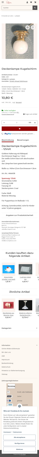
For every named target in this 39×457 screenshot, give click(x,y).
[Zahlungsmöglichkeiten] (19, 399)
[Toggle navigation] (3, 1)
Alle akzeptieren (19, 437)
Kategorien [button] (6, 328)
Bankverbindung (7, 363)
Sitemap (4, 374)
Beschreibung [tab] (8, 140)
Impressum (7, 432)
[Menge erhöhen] (35, 122)
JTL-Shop (23, 454)
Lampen (12, 79)
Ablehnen (19, 449)
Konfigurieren (19, 443)
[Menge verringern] (4, 122)
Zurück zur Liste (8, 16)
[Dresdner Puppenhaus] (8, 2)
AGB (3, 356)
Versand (19, 102)
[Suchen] (35, 7)
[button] (27, 2)
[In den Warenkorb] (3, 22)
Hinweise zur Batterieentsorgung (13, 370)
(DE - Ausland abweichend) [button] (10, 113)
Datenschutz (17, 432)
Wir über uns (6, 352)
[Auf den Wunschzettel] (33, 27)
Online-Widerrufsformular (11, 349)
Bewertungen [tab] (23, 140)
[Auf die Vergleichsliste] (27, 27)
